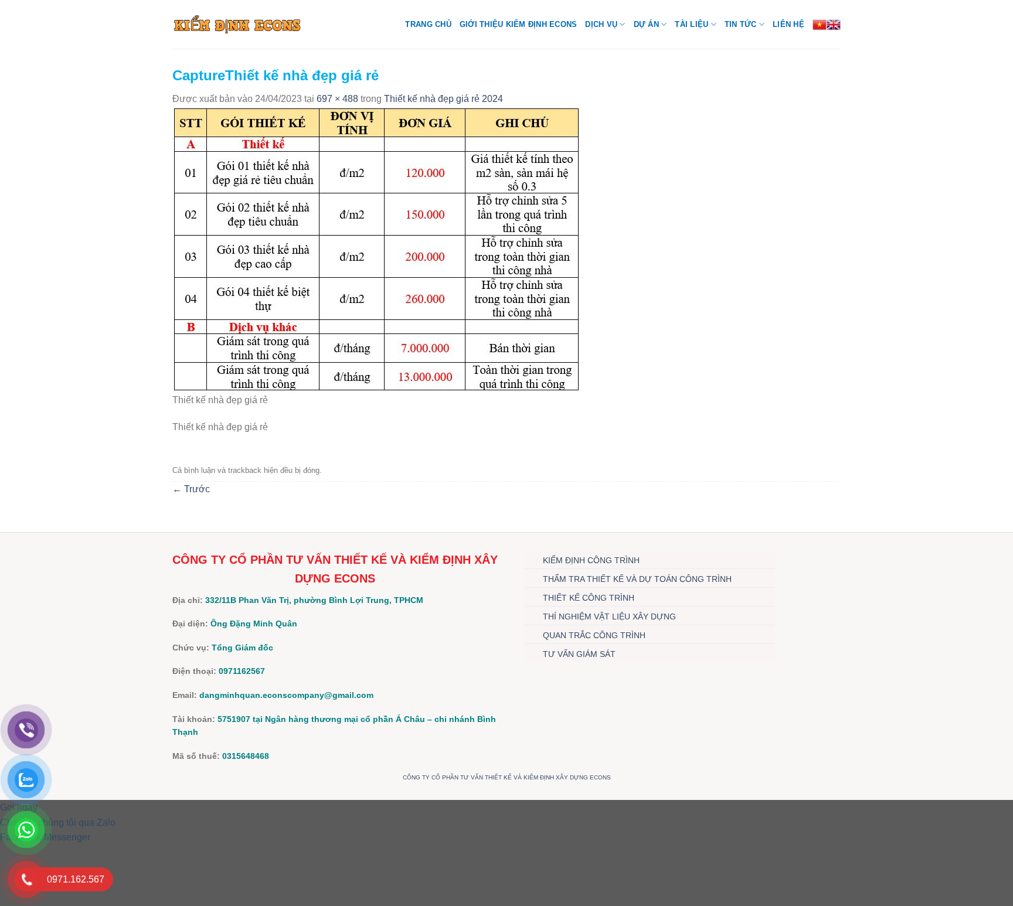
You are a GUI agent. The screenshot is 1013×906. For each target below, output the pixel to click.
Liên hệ (788, 24)
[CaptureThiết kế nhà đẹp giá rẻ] (376, 249)
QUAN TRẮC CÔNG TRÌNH (594, 635)
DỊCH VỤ (601, 24)
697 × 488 (337, 99)
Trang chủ (428, 24)
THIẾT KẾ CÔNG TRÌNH (588, 597)
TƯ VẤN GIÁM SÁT (579, 654)
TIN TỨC (741, 24)
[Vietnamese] (820, 25)
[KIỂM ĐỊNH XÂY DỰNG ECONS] (237, 24)
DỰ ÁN (646, 24)
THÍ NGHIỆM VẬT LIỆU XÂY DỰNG (609, 616)
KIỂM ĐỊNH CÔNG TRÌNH (591, 560)
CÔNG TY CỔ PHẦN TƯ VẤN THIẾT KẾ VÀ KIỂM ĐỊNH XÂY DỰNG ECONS (507, 777)
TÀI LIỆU (691, 24)
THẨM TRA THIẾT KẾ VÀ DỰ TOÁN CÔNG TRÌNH (637, 579)
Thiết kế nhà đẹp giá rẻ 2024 (443, 99)
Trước (191, 489)
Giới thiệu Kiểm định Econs (518, 24)
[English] (834, 25)
